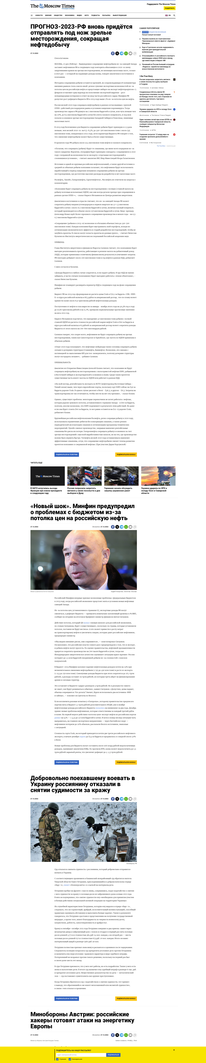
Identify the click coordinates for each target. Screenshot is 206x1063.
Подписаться (103, 544)
